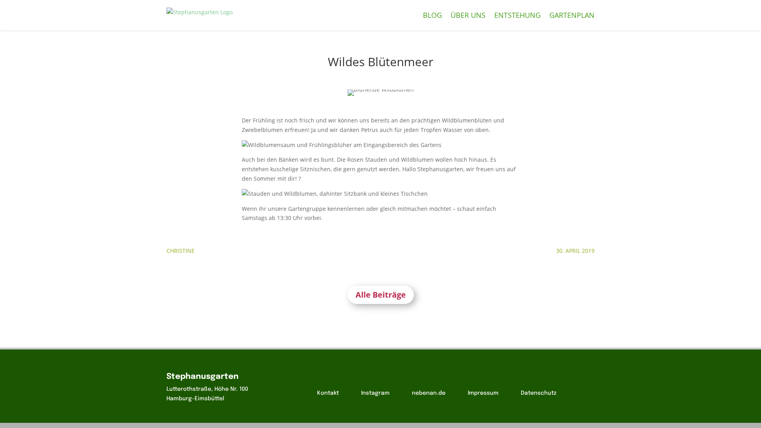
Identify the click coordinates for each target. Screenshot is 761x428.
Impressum (483, 393)
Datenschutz (538, 393)
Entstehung (517, 15)
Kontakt (328, 393)
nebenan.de (429, 393)
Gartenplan (572, 15)
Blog (432, 15)
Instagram (375, 393)
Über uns (468, 15)
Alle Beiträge (381, 294)
